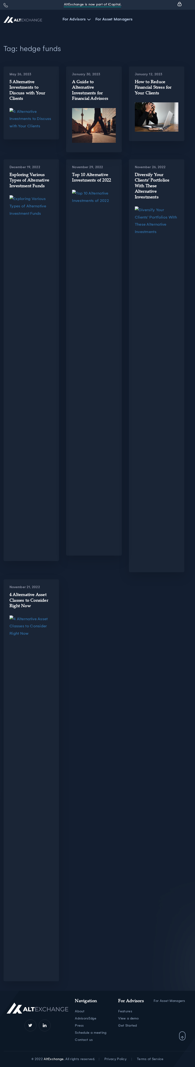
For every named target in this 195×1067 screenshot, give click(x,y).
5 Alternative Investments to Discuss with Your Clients (27, 90)
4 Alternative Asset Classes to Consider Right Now (29, 600)
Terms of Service (150, 1059)
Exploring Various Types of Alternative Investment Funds (29, 180)
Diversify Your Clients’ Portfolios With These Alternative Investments (152, 186)
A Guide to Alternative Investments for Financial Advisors (90, 90)
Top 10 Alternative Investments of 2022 (91, 178)
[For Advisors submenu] (88, 19)
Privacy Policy (115, 1059)
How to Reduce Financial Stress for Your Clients (153, 87)
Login (179, 4)
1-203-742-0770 (6, 5)
